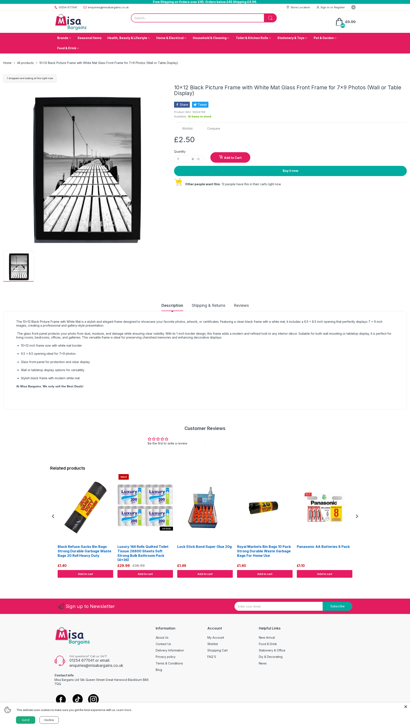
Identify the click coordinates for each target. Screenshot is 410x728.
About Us (162, 637)
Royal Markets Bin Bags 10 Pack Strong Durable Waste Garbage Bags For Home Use (264, 551)
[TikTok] (77, 699)
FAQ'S (211, 657)
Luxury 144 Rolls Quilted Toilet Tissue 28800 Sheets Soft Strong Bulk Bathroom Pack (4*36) (142, 553)
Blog (159, 670)
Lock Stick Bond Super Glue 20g (204, 546)
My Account (215, 637)
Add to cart (85, 574)
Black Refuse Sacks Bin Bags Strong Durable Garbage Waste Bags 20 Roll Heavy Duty (84, 551)
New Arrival (267, 637)
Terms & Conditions (169, 663)
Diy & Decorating (271, 657)
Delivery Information (170, 650)
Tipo (346, 581)
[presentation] (53, 516)
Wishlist (212, 644)
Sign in (325, 7)
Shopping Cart (217, 650)
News (263, 663)
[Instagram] (93, 699)
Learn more (124, 710)
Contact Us (163, 644)
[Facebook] (60, 700)
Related (355, 581)
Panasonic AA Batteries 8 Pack (323, 546)
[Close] (406, 707)
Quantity (180, 151)
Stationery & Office (272, 650)
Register (339, 7)
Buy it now (290, 170)
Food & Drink (268, 644)
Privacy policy (166, 657)
